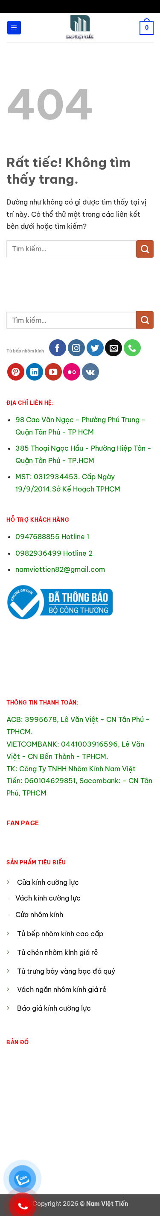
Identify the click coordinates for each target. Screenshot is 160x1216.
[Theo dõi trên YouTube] (53, 371)
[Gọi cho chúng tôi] (132, 347)
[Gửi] (145, 248)
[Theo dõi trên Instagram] (76, 347)
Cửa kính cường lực (48, 882)
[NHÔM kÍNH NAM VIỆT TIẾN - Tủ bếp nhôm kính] (80, 28)
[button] (14, 28)
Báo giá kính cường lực (54, 1008)
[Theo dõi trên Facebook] (57, 347)
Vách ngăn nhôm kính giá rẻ (62, 989)
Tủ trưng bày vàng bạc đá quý (66, 971)
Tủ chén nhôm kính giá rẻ (57, 952)
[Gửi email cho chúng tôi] (113, 347)
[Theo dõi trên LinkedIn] (34, 371)
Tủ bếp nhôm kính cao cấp (60, 933)
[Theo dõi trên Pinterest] (15, 371)
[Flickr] (71, 371)
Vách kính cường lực (48, 898)
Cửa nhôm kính (40, 914)
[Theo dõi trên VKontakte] (90, 371)
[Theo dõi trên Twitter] (95, 347)
